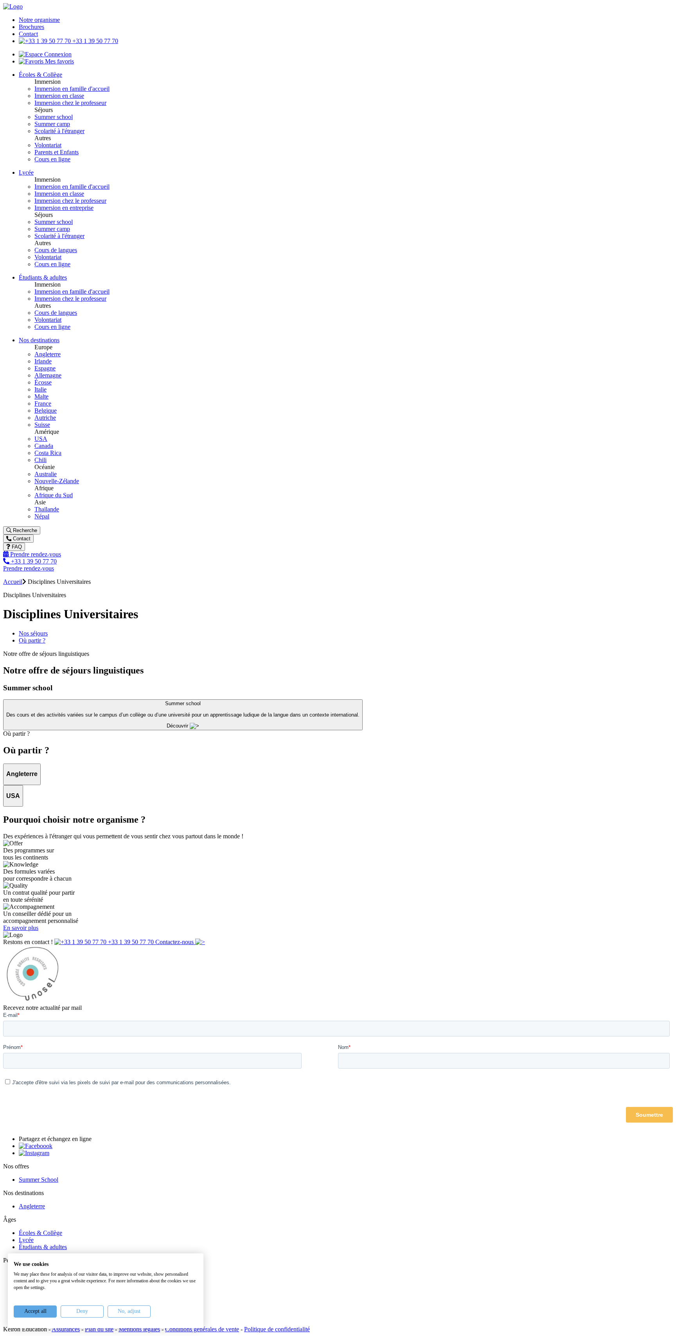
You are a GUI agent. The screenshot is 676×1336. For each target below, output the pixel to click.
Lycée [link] (26, 172)
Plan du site (99, 1329)
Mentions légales (139, 1329)
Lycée (26, 1240)
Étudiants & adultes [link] (43, 277)
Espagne (45, 368)
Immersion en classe (59, 95)
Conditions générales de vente (202, 1329)
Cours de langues (55, 250)
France (42, 403)
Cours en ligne (52, 159)
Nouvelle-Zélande (56, 481)
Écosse (43, 382)
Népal (41, 516)
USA (40, 438)
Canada (43, 445)
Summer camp (52, 124)
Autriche (45, 417)
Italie (40, 389)
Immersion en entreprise (63, 207)
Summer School (38, 1179)
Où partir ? (32, 640)
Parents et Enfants (56, 152)
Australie (45, 474)
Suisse (42, 424)
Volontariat (47, 145)
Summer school (53, 117)
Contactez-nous (175, 942)
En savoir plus (20, 927)
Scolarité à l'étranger (59, 131)
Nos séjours (33, 633)
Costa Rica (47, 453)
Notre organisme (39, 19)
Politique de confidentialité (277, 1329)
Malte (41, 396)
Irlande (43, 361)
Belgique (45, 410)
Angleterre (47, 354)
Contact (28, 34)
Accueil (12, 581)
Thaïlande (46, 509)
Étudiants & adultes (43, 1247)
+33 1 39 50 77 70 (94, 41)
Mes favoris (58, 61)
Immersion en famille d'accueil (72, 88)
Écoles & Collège (40, 1232)
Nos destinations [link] (39, 340)
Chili (40, 460)
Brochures (31, 26)
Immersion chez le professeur (70, 102)
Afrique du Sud (53, 495)
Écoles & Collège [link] (40, 74)
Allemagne (47, 375)
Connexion (57, 54)
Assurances (66, 1329)
